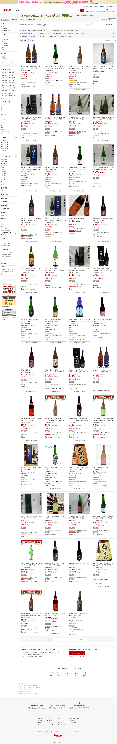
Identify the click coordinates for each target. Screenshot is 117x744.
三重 (6, 85)
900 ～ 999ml (4, 148)
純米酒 (34, 689)
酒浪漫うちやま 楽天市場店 (100, 486)
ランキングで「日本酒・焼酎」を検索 (28, 693)
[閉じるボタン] (113, 30)
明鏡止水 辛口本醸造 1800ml (76, 218)
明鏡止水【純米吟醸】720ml (100, 467)
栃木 (13, 75)
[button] (111, 6)
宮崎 (6, 95)
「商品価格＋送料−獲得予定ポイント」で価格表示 (30, 24)
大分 (3, 95)
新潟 (3, 80)
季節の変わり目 (5, 129)
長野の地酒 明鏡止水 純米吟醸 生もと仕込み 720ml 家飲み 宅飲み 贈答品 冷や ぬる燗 (79, 169)
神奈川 (13, 77)
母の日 (2, 112)
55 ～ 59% (3, 181)
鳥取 (14, 88)
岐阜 (10, 82)
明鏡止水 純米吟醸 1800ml (28, 370)
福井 (13, 80)
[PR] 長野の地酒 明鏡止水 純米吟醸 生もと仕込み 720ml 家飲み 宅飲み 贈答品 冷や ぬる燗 (55, 68)
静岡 (13, 82)
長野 (6, 82)
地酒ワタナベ (25, 137)
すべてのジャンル (5, 19)
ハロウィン (4, 104)
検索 (9, 65)
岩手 (6, 72)
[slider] (1, 59)
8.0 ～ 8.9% (4, 163)
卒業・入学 (4, 119)
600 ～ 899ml (4, 146)
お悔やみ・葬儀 (5, 131)
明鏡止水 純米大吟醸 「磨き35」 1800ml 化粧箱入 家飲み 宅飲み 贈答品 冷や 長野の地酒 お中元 (103, 270)
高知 (13, 90)
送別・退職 (4, 115)
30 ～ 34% (3, 175)
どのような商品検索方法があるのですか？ (32, 654)
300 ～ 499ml (4, 142)
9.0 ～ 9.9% (4, 165)
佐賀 (6, 93)
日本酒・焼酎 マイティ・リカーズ (54, 437)
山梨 (3, 82)
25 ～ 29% (3, 173)
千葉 (6, 77)
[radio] (1, 26)
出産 (2, 127)
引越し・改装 (4, 117)
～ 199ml (3, 140)
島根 (3, 90)
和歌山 (10, 88)
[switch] (15, 233)
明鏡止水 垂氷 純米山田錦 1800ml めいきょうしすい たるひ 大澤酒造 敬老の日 (55, 371)
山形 (3, 75)
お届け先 (3, 218)
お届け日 (3, 224)
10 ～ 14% (3, 167)
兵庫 (3, 88)
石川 (10, 80)
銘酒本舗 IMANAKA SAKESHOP (29, 86)
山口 (10, 90)
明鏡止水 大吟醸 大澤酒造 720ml (31, 467)
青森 (3, 72)
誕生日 (2, 106)
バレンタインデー (5, 121)
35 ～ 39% (3, 177)
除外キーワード (5, 274)
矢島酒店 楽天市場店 (27, 484)
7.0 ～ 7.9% (4, 161)
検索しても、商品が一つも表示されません (32, 656)
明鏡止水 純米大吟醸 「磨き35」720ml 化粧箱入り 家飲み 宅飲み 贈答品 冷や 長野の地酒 (79, 371)
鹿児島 (10, 95)
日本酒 (29, 685)
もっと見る (23, 659)
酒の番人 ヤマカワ (50, 135)
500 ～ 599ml (4, 144)
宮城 (10, 72)
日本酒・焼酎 (22, 685)
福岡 (3, 93)
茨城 (10, 75)
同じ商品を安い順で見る (79, 89)
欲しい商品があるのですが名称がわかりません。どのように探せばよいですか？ (41, 652)
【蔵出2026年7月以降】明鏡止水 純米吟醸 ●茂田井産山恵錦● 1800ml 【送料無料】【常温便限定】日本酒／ (103, 68)
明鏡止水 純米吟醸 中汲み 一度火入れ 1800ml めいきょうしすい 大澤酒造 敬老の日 (55, 270)
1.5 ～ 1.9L (3, 150)
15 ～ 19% (3, 169)
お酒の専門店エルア (75, 233)
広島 (6, 90)
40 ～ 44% (3, 179)
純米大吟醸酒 (36, 687)
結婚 (2, 110)
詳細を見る (72, 36)
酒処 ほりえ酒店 (50, 85)
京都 (10, 85)
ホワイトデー (4, 125)
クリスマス (4, 123)
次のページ (82, 639)
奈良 (6, 88)
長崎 (10, 93)
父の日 (2, 108)
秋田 (13, 72)
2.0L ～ (3, 152)
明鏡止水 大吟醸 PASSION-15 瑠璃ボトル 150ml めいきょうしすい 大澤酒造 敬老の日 (79, 321)
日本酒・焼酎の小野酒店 (76, 86)
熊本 (13, 93)
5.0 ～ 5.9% (4, 159)
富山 (6, 80)
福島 (6, 75)
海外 (6, 216)
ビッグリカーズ (98, 83)
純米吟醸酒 (36, 685)
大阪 (13, 85)
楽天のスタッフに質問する (77, 653)
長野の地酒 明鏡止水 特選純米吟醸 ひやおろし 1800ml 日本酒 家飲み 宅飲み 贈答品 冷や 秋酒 (79, 420)
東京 (10, 77)
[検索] (82, 10)
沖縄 (14, 95)
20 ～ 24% (3, 171)
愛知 (3, 85)
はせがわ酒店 (73, 634)
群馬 (3, 77)
